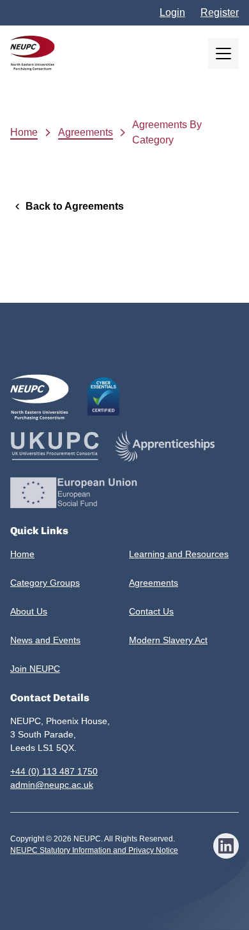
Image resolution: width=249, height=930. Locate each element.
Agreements (85, 132)
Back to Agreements (75, 206)
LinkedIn (226, 846)
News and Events (45, 640)
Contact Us (151, 611)
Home (24, 132)
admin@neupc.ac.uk (51, 785)
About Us (28, 611)
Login (172, 12)
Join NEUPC (35, 669)
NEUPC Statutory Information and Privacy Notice (94, 850)
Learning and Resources (179, 554)
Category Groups (45, 583)
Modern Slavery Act (168, 640)
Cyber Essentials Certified (103, 396)
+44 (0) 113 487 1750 (54, 771)
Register (219, 12)
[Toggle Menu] (223, 53)
